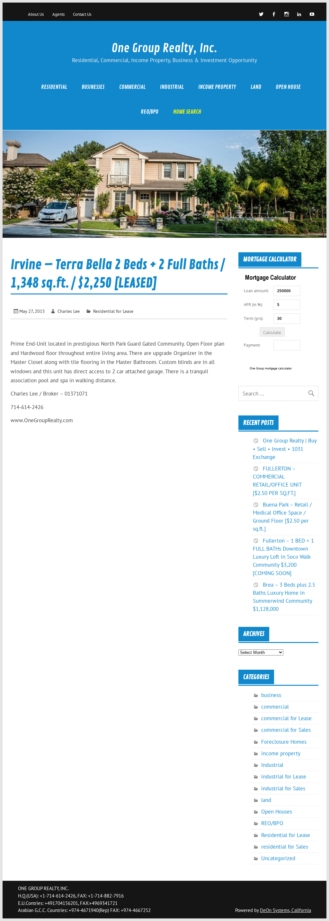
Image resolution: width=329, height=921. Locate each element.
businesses (93, 87)
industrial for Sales (283, 788)
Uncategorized (278, 858)
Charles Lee (69, 311)
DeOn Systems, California (285, 910)
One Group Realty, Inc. (164, 48)
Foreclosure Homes (284, 741)
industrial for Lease (283, 776)
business (271, 695)
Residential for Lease (113, 311)
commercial (275, 706)
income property (217, 87)
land (256, 87)
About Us (36, 14)
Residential (54, 87)
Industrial (172, 87)
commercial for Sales (286, 729)
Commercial (132, 87)
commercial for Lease (286, 718)
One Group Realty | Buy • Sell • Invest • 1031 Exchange (284, 448)
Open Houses (276, 811)
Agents (58, 14)
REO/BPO (149, 111)
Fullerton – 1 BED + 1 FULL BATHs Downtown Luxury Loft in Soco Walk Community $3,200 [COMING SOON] (283, 557)
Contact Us (82, 14)
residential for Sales (284, 846)
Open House (288, 87)
